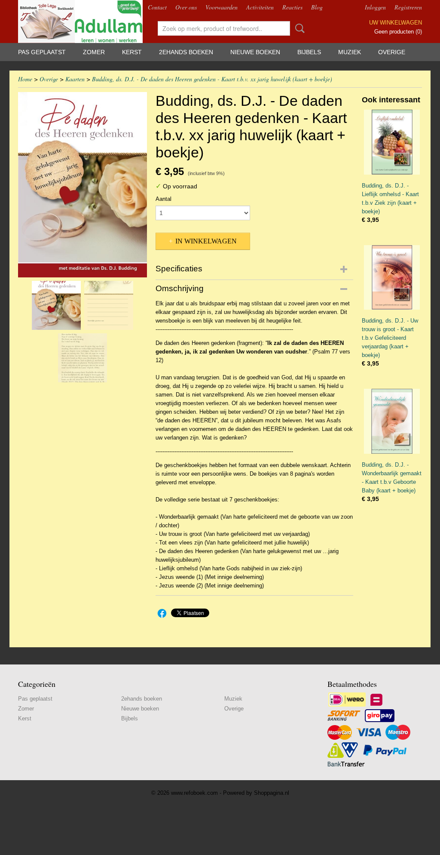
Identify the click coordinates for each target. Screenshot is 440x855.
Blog (317, 7)
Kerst (132, 52)
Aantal (163, 199)
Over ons (186, 7)
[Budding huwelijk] (82, 184)
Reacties (292, 7)
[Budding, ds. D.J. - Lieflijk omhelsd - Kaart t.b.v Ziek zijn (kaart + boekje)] (392, 142)
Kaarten (75, 79)
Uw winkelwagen (395, 22)
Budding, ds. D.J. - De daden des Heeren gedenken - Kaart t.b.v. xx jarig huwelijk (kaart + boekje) (212, 79)
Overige (391, 52)
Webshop (128, 7)
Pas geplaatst (42, 52)
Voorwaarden (221, 7)
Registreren (408, 7)
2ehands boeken (186, 52)
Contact (157, 7)
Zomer (94, 52)
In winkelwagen (206, 241)
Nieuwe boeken (255, 52)
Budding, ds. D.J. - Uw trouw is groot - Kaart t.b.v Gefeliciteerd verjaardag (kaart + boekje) (390, 337)
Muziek (349, 52)
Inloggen (375, 7)
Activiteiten (260, 7)
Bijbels (309, 52)
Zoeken (298, 28)
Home (25, 79)
